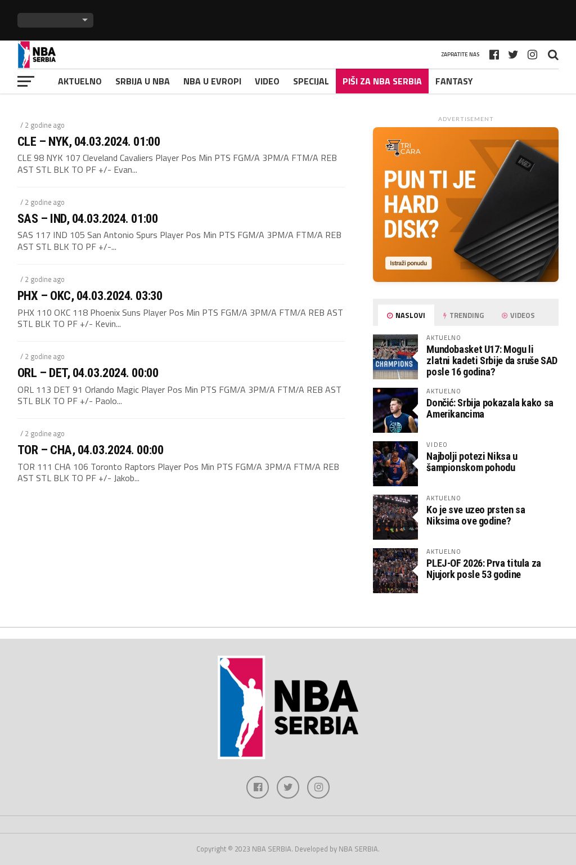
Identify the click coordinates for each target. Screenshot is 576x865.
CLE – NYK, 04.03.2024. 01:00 (88, 142)
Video (267, 81)
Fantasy (454, 81)
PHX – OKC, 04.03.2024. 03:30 (89, 296)
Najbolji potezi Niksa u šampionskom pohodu (472, 461)
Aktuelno (80, 81)
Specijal (311, 81)
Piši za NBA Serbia (382, 81)
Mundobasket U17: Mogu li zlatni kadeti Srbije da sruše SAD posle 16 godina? (491, 360)
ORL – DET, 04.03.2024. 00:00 (87, 373)
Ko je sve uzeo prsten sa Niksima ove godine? (475, 515)
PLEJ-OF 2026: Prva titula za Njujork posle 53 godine (483, 568)
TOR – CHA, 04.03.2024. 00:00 (90, 450)
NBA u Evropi (212, 81)
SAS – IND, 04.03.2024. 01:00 (87, 219)
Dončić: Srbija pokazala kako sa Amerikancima (490, 408)
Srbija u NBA (142, 81)
